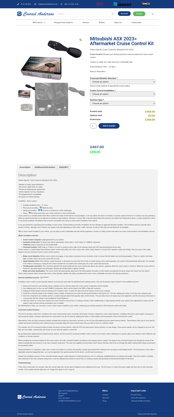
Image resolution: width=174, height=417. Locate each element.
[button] (80, 40)
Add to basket (109, 126)
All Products (37, 22)
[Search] (112, 13)
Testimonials (136, 22)
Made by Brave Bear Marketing (147, 414)
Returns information (97, 71)
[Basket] (152, 14)
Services (86, 22)
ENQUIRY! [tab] (64, 167)
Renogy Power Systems (63, 22)
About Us (118, 22)
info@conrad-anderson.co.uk (69, 401)
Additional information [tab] (45, 167)
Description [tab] (25, 167)
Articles (102, 22)
